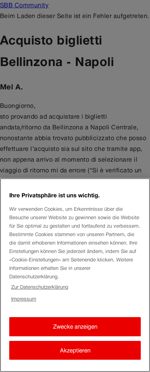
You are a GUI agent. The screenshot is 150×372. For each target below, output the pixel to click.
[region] (75, 275)
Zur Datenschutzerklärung (39, 287)
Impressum (23, 299)
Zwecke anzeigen (75, 326)
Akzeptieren (75, 350)
